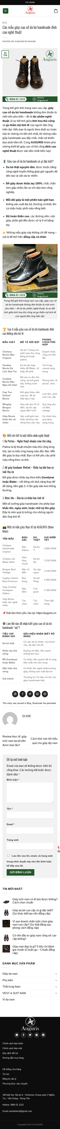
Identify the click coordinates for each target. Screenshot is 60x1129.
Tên (9, 808)
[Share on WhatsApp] (15, 694)
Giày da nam (10, 973)
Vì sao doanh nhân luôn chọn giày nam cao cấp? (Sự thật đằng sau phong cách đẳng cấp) (32, 924)
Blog (4, 22)
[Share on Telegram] (45, 694)
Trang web (12, 840)
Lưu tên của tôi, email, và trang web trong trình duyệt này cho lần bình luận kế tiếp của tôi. (30, 860)
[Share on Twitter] (30, 694)
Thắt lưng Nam (11, 986)
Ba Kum (31, 41)
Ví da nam (8, 999)
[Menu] (5, 11)
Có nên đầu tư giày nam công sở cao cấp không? (34, 937)
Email (10, 824)
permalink (51, 703)
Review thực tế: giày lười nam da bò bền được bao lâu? (14, 741)
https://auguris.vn (46, 613)
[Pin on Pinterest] (37, 694)
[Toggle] (56, 974)
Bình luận (13, 779)
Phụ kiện (7, 980)
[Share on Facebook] (23, 694)
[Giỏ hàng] (56, 10)
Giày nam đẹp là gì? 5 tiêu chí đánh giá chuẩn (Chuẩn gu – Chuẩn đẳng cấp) (33, 949)
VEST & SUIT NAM (14, 993)
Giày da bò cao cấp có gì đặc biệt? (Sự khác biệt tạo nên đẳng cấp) (32, 912)
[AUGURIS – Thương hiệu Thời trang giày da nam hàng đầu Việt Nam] (30, 11)
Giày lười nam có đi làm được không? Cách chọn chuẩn (35, 901)
